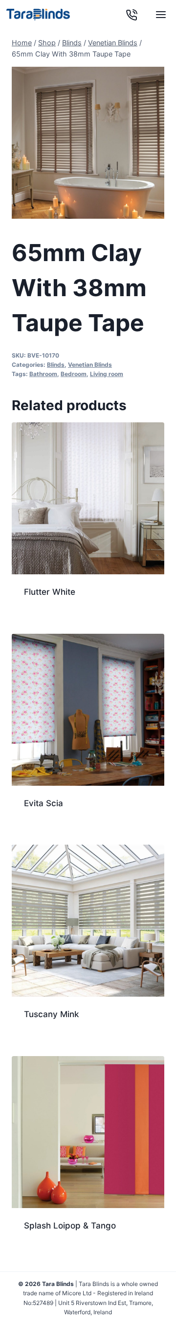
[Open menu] (161, 14)
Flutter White (49, 592)
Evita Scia (43, 803)
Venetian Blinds (90, 364)
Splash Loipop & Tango (70, 1225)
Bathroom (43, 374)
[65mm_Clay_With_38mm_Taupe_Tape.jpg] (88, 143)
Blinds (56, 364)
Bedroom (74, 374)
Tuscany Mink (51, 1014)
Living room (106, 374)
